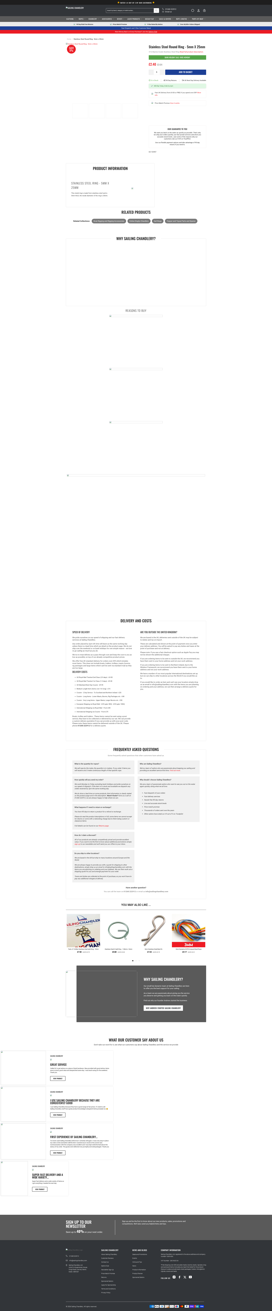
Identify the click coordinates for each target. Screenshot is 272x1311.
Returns (103, 1277)
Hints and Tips (137, 1262)
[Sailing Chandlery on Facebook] (179, 1277)
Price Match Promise (108, 1273)
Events (134, 1258)
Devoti (120, 19)
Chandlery (93, 19)
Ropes (81, 19)
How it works (175, 103)
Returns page (103, 826)
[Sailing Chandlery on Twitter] (184, 1277)
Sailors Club (153, 32)
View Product (57, 1078)
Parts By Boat (198, 19)
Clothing (70, 19)
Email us (168, 12)
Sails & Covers (165, 19)
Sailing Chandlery (77, 1306)
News (134, 1266)
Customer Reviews (107, 1258)
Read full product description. (191, 52)
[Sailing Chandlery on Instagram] (174, 1277)
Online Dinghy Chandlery (139, 221)
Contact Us (105, 1262)
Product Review (137, 1273)
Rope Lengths (182, 19)
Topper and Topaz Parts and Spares (181, 221)
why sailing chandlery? (163, 979)
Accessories (107, 19)
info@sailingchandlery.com (156, 891)
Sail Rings (158, 221)
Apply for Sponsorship (108, 1285)
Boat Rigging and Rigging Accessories (109, 221)
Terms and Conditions (108, 1289)
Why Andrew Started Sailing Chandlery (163, 1008)
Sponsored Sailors (107, 1281)
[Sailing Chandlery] (75, 8)
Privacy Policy (105, 1292)
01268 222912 (170, 9)
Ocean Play (149, 19)
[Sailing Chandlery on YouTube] (190, 1277)
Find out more (175, 770)
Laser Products (134, 19)
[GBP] (192, 10)
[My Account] (198, 10)
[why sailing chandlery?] (101, 994)
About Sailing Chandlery (109, 1254)
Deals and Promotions (139, 1254)
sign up (77, 844)
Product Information (139, 1270)
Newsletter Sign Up (107, 1270)
